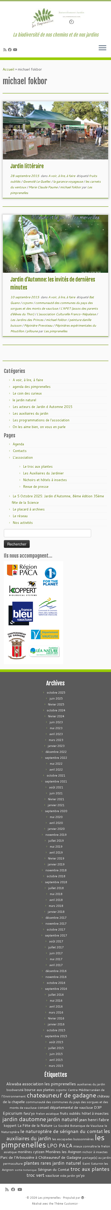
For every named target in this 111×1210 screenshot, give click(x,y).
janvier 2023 (56, 746)
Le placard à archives (29, 509)
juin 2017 (56, 953)
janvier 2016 (56, 1024)
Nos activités (23, 522)
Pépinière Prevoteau (38, 325)
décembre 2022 (56, 752)
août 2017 (56, 941)
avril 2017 (56, 965)
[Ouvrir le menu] (102, 48)
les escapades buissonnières (73, 1139)
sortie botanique (26, 1170)
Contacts (20, 450)
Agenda (18, 444)
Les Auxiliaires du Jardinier (43, 473)
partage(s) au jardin (96, 1157)
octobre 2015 (56, 1030)
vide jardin (67, 1175)
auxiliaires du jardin (91, 1084)
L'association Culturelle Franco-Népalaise (67, 314)
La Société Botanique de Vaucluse (78, 1125)
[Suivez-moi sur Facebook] (10, 49)
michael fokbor (71, 187)
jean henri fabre (94, 1119)
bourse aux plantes (40, 1089)
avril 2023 (56, 734)
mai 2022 (56, 764)
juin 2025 (56, 698)
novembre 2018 (56, 870)
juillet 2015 (56, 1048)
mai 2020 (56, 817)
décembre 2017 (56, 918)
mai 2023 (56, 728)
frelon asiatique (47, 1113)
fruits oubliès (70, 1113)
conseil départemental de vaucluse (65, 1107)
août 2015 (56, 1042)
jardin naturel (62, 1119)
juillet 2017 (56, 947)
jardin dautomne (24, 1119)
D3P (98, 1107)
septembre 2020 (56, 811)
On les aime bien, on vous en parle (39, 426)
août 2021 (56, 787)
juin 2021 (56, 793)
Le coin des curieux (27, 393)
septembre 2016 (56, 989)
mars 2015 (56, 1066)
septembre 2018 (56, 882)
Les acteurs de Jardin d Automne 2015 (42, 406)
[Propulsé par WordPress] (82, 1196)
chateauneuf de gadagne (61, 1095)
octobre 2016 (56, 983)
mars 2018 (56, 906)
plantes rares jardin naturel (52, 1163)
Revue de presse (36, 486)
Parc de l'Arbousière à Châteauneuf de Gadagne (40, 1157)
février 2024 (56, 716)
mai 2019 (56, 847)
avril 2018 (56, 900)
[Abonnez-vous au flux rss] (5, 49)
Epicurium (12, 1113)
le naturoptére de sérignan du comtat (61, 1131)
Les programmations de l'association (41, 420)
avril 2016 (56, 1006)
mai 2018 (56, 894)
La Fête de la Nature (35, 1125)
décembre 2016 (56, 971)
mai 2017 (56, 959)
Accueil (8, 69)
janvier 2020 (56, 829)
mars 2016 (56, 1012)
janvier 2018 (56, 912)
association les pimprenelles (49, 1084)
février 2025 (56, 704)
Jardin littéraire (27, 166)
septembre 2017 (56, 935)
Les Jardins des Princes (27, 320)
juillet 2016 (56, 995)
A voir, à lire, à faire (62, 176)
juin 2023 (56, 722)
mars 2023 (56, 740)
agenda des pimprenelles (32, 386)
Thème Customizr (66, 1204)
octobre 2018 (56, 876)
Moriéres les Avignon (63, 1151)
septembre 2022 (56, 758)
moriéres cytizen (31, 1151)
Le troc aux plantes (38, 466)
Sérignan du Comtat (53, 1169)
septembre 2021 (56, 781)
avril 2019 (56, 852)
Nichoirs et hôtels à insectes (45, 480)
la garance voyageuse (68, 181)
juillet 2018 (56, 888)
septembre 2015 (56, 1036)
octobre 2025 (56, 693)
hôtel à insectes (95, 1113)
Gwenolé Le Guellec (37, 181)
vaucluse (52, 1175)
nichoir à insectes (95, 1152)
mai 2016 (56, 1001)
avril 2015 (56, 1060)
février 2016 (56, 1018)
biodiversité (14, 1090)
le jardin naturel (24, 400)
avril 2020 (56, 823)
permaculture (13, 1163)
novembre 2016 (56, 977)
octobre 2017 (56, 929)
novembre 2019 (56, 835)
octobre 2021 (56, 775)
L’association (23, 457)
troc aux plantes (89, 1169)
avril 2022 (56, 770)
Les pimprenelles (55, 331)
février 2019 (56, 858)
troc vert (35, 1175)
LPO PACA (59, 1145)
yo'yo (80, 1175)
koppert (10, 1125)
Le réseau (20, 516)
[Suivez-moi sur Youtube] (16, 49)
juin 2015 (56, 1054)
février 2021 (56, 799)
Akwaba (13, 1084)
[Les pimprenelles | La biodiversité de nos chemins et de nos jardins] (55, 17)
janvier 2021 (56, 805)
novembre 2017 (56, 924)
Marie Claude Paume (43, 187)
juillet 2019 (56, 841)
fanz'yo (29, 1113)
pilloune (32, 331)
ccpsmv (28, 303)
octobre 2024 (56, 710)
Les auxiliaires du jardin (30, 413)
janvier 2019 (56, 864)
